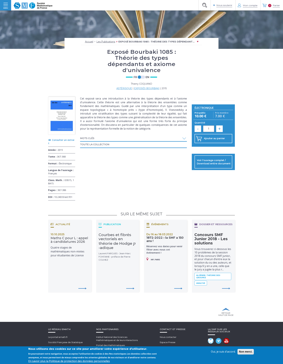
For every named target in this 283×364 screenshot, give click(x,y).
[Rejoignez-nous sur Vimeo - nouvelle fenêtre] (218, 341)
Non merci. (245, 351)
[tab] (133, 138)
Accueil (89, 41)
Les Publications (105, 41)
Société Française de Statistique (65, 342)
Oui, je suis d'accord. (223, 351)
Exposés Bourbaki (147, 88)
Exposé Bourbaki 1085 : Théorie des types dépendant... (156, 41)
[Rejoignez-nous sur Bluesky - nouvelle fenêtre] (211, 341)
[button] (133, 138)
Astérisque (124, 88)
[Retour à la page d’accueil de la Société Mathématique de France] (33, 5)
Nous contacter (168, 337)
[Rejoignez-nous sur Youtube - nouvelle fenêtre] (226, 341)
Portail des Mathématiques (110, 345)
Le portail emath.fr (58, 337)
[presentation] (134, 243)
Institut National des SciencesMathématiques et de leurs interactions (117, 338)
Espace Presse (167, 342)
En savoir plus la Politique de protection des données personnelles (69, 361)
